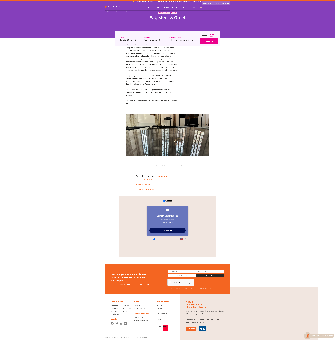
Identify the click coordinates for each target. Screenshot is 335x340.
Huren (159, 308)
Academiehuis (162, 314)
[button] (202, 8)
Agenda (110, 11)
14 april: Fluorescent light (143, 184)
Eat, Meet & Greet (121, 11)
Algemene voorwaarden (139, 337)
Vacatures (160, 319)
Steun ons (191, 329)
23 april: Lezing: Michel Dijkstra (145, 189)
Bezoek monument (164, 311)
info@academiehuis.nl (141, 320)
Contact (160, 316)
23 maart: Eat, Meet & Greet (144, 180)
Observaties (168, 166)
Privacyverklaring (125, 337)
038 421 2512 (138, 317)
